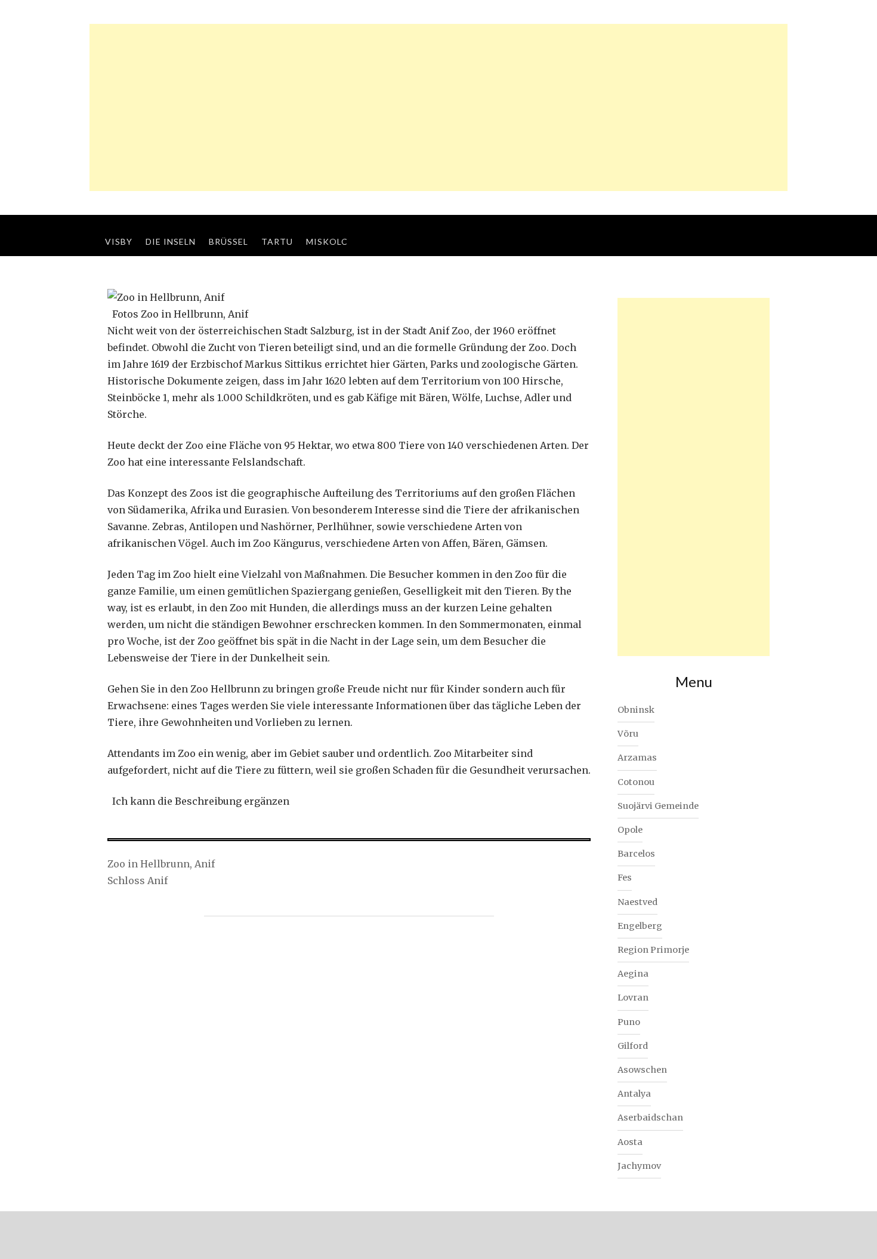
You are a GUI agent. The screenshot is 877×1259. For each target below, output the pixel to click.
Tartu (277, 241)
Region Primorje (653, 949)
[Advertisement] (438, 107)
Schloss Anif (137, 880)
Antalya (634, 1093)
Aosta (630, 1142)
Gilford (632, 1046)
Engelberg (639, 926)
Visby (118, 241)
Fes (624, 877)
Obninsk (635, 709)
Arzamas (637, 757)
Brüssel (228, 241)
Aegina (633, 973)
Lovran (633, 997)
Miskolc (327, 241)
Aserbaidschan (650, 1117)
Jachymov (639, 1166)
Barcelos (636, 853)
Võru (627, 733)
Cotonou (635, 782)
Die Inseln (171, 241)
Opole (630, 829)
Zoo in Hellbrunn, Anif (161, 864)
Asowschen (642, 1069)
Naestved (637, 902)
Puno (628, 1022)
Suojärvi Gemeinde (658, 806)
